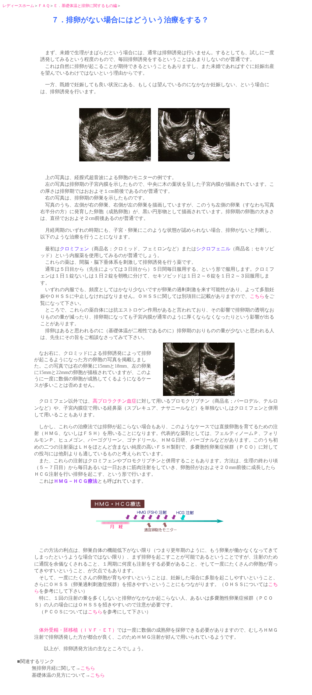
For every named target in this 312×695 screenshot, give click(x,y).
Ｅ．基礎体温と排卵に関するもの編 (85, 5)
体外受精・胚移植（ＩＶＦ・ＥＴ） (78, 630)
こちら (257, 296)
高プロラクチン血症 (114, 401)
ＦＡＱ (44, 5)
